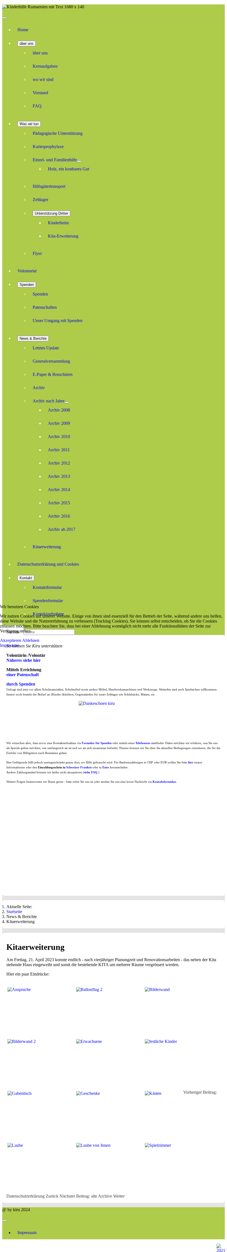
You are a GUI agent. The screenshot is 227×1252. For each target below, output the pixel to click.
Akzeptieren (10, 640)
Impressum (9, 645)
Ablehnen (30, 640)
